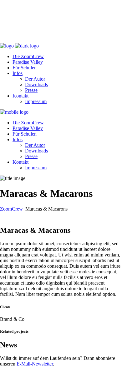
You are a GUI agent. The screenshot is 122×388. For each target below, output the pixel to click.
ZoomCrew (11, 208)
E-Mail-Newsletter (35, 363)
